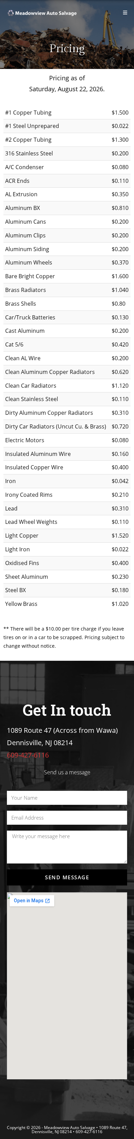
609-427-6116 (89, 1132)
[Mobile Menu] (125, 12)
